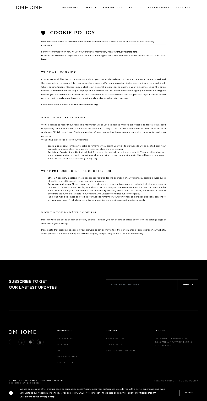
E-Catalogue (112, 7)
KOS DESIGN (34, 383)
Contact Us (65, 362)
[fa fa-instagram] (21, 342)
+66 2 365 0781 (115, 345)
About (133, 7)
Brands (91, 7)
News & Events (158, 7)
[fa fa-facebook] (12, 342)
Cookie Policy (188, 381)
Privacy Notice (164, 381)
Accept (189, 393)
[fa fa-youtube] (40, 342)
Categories (70, 7)
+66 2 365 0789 (116, 338)
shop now (183, 7)
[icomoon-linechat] (31, 342)
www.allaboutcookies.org (84, 105)
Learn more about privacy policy (37, 397)
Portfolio (64, 344)
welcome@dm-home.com (121, 351)
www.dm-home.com (78, 42)
